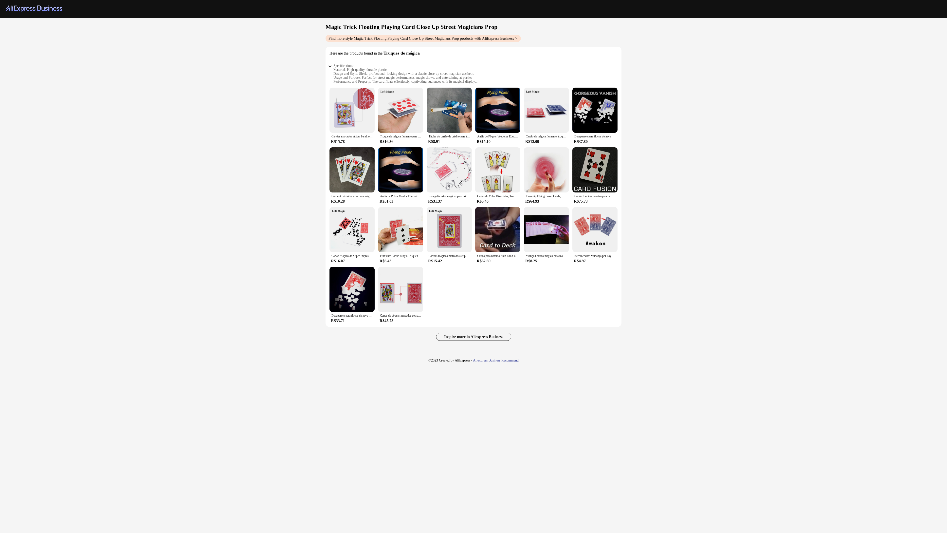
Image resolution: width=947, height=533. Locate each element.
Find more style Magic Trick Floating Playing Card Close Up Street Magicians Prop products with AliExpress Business (421, 38)
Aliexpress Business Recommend (496, 360)
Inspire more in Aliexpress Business (473, 337)
